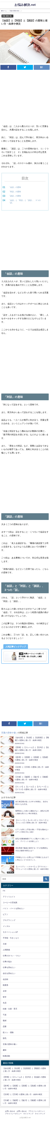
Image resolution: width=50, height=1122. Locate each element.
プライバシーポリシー (36, 1111)
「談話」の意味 (14, 196)
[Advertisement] (25, 98)
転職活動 (6, 1056)
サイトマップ (28, 1114)
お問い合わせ (10, 1111)
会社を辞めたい (9, 973)
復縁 (4, 1020)
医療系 (5, 985)
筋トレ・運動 (8, 1032)
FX (4, 891)
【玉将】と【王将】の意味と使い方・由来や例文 (22, 1094)
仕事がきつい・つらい (12, 956)
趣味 (4, 1050)
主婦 (4, 944)
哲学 (4, 997)
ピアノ (5, 914)
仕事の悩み (7, 961)
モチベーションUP (10, 932)
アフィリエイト (9, 897)
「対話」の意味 (14, 191)
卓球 (4, 991)
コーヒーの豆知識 (10, 902)
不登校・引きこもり (11, 938)
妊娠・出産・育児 (10, 1009)
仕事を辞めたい (9, 967)
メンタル (6, 926)
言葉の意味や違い (7, 16)
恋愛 (4, 1026)
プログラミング (9, 920)
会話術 (5, 979)
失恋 (4, 1003)
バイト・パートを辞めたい (13, 908)
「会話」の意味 (14, 187)
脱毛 (4, 1038)
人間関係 (6, 950)
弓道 (4, 1015)
